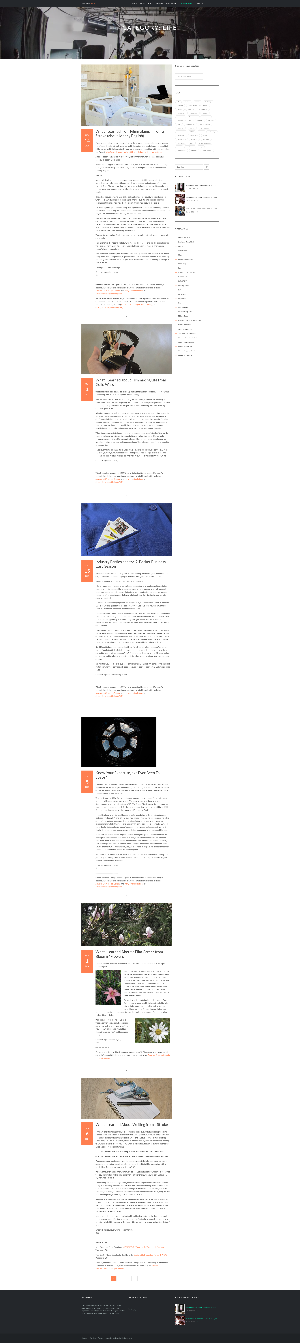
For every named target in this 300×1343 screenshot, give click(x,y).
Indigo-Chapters (103, 1058)
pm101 (205, 135)
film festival (206, 116)
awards (197, 101)
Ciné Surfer (182, 251)
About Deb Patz (184, 238)
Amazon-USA (101, 291)
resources (194, 139)
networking (212, 132)
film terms (180, 120)
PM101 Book (183, 316)
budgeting (208, 101)
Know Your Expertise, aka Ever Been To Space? (128, 775)
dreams (205, 113)
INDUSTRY (182, 281)
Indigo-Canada (114, 291)
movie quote (181, 132)
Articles (159, 3)
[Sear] (206, 167)
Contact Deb (199, 3)
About (142, 3)
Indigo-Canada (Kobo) (143, 305)
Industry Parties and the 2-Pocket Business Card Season (131, 564)
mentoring (180, 128)
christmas (191, 109)
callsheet (180, 105)
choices (180, 109)
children (205, 105)
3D (178, 101)
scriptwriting (181, 143)
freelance (199, 120)
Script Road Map (184, 325)
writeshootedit (182, 150)
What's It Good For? (185, 346)
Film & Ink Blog (186, 3)
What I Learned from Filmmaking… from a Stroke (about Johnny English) (130, 133)
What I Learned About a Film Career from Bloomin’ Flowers (129, 954)
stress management (204, 143)
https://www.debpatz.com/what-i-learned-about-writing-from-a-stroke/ (134, 152)
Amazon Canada (163, 1055)
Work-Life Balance (185, 355)
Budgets (181, 246)
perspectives (194, 135)
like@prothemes (127, 1338)
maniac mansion (205, 124)
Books (150, 3)
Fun (179, 268)
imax (179, 124)
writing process (207, 150)
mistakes (191, 128)
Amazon (151, 1055)
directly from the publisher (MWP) (109, 294)
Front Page (182, 264)
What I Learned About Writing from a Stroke (132, 1124)
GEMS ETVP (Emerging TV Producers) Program (143, 1247)
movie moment (204, 128)
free (190, 120)
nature (201, 132)
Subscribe (211, 76)
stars (191, 143)
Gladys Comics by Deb (186, 272)
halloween (211, 120)
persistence (181, 135)
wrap (200, 147)
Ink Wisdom (182, 294)
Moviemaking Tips (185, 312)
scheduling (206, 139)
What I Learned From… (187, 342)
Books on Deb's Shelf (186, 242)
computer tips (203, 109)
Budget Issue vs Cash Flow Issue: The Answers (202, 185)
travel (179, 147)
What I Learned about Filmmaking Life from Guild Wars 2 (131, 382)
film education (193, 116)
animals (187, 101)
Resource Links (171, 3)
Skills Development (185, 329)
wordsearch (190, 147)
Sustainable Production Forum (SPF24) (150, 1255)
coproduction (193, 113)
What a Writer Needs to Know (189, 338)
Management (183, 307)
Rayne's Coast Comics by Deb (189, 320)
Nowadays (84, 1338)
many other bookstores (133, 291)
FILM (180, 255)
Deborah (88, 3)
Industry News (190, 124)
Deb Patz (134, 3)
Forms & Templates (185, 259)
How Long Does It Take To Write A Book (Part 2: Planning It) (202, 209)
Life (179, 303)
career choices (193, 105)
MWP (191, 132)
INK (179, 290)
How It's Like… (183, 277)
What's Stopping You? (186, 351)
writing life (194, 150)
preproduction (182, 139)
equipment (181, 116)
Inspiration (182, 298)
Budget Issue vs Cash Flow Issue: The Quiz (201, 197)
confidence (181, 113)
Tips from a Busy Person (187, 333)
